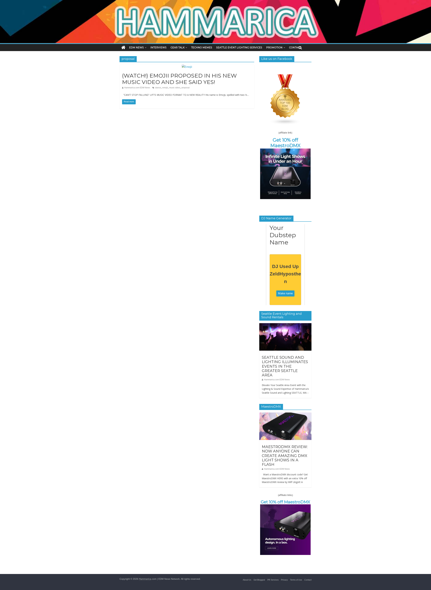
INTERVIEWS (158, 47)
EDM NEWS (136, 47)
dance (158, 87)
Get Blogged (259, 580)
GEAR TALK (178, 47)
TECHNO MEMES (201, 47)
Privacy (284, 580)
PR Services (273, 580)
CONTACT (295, 47)
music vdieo (174, 87)
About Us (247, 580)
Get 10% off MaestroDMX (285, 143)
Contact (307, 580)
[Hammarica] (215, 2)
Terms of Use (296, 580)
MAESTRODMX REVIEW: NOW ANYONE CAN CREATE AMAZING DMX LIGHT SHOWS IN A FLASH (285, 456)
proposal (185, 87)
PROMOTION (274, 47)
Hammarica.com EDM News (137, 87)
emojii (165, 87)
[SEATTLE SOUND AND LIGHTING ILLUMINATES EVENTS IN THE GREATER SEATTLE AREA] (285, 325)
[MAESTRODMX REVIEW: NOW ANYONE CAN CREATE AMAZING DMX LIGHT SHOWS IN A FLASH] (285, 414)
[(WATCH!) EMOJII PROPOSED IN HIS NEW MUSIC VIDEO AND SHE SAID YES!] (187, 66)
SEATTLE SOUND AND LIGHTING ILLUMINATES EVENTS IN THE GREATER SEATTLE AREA (285, 366)
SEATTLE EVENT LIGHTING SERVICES (239, 47)
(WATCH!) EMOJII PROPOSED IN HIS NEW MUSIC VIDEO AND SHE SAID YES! (179, 78)
